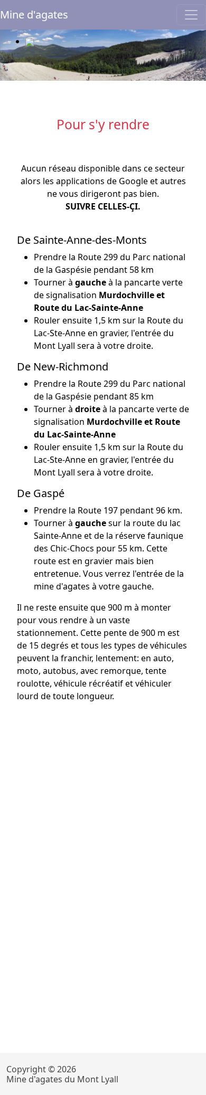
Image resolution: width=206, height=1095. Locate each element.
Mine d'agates (34, 14)
